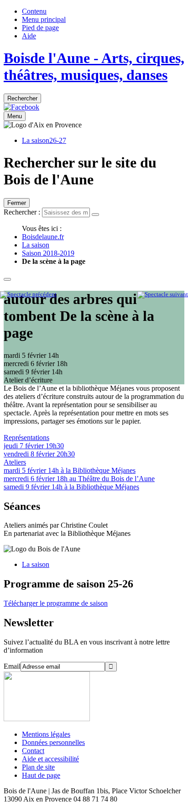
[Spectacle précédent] (28, 294)
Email (12, 666)
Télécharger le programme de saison (56, 603)
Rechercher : (22, 212)
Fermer (16, 202)
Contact (33, 751)
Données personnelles (53, 742)
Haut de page (41, 775)
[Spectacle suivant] (162, 294)
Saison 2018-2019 (48, 253)
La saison (35, 245)
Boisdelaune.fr (43, 237)
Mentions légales (46, 734)
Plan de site (38, 767)
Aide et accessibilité (50, 759)
